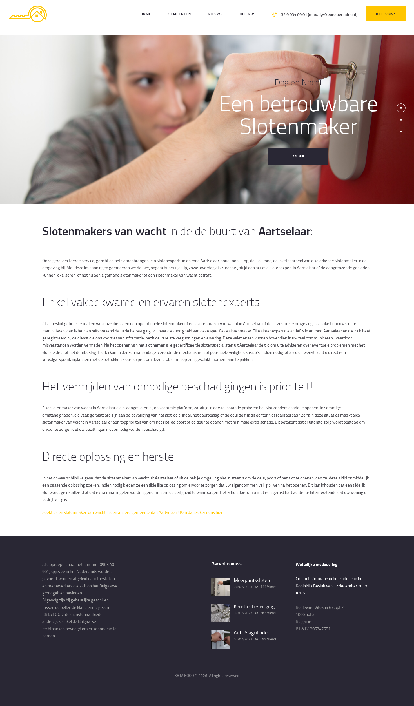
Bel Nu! (298, 156)
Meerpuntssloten (252, 580)
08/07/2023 (243, 586)
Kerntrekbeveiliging (254, 606)
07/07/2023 (243, 612)
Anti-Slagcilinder (251, 633)
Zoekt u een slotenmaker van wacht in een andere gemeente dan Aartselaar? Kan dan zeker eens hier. (132, 512)
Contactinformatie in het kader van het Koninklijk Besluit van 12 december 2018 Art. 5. (331, 586)
